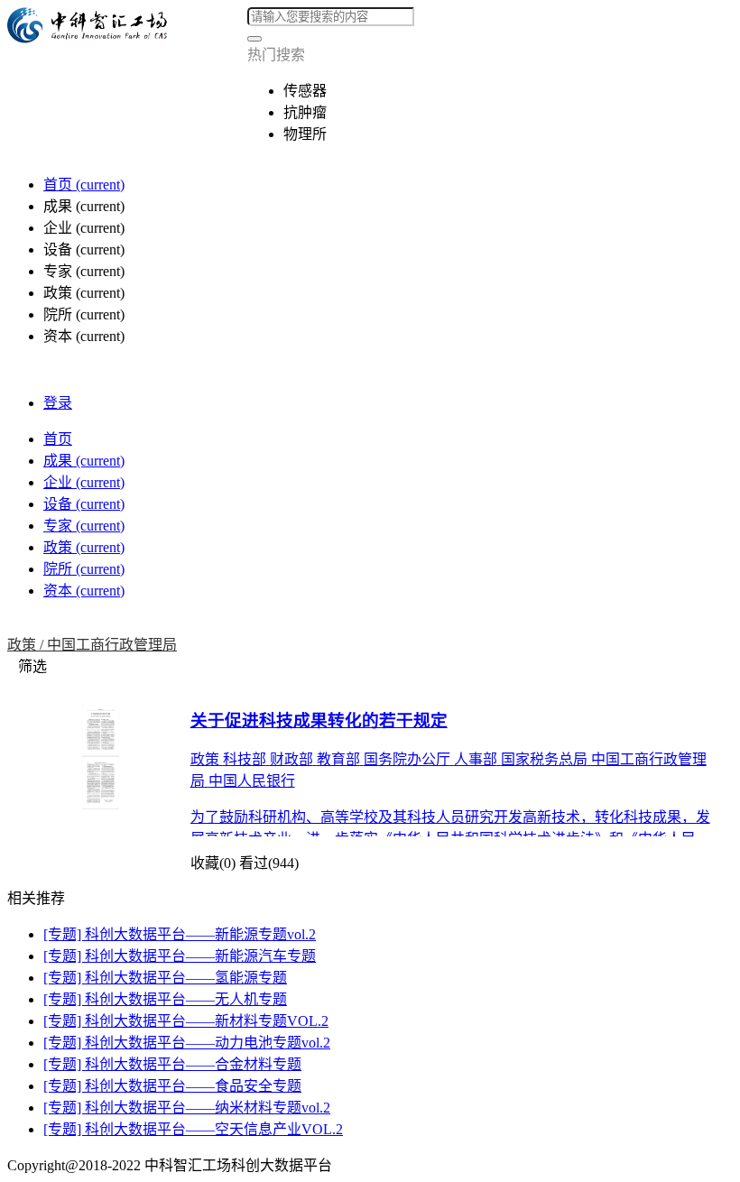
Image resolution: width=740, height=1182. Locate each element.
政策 (84, 547)
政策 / (27, 644)
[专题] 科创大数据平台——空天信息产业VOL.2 (193, 1129)
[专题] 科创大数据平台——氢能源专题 (165, 977)
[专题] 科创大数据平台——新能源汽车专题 (179, 956)
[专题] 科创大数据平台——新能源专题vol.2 (179, 934)
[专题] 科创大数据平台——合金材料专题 (172, 1064)
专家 (84, 525)
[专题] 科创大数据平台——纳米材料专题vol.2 (186, 1107)
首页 (84, 184)
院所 (84, 569)
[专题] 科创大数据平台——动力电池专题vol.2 (186, 1042)
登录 (57, 403)
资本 (84, 590)
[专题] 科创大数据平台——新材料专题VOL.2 (185, 1021)
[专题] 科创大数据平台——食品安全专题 (172, 1086)
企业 (84, 482)
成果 (84, 460)
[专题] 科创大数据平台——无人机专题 (165, 999)
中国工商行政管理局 (112, 644)
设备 (84, 504)
